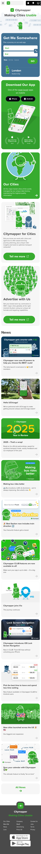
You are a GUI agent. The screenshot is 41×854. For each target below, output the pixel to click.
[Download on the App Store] (28, 3)
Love (5, 829)
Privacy (32, 829)
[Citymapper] (20, 806)
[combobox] (22, 48)
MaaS (18, 824)
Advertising (20, 827)
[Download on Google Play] (33, 3)
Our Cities (6, 821)
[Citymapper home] (15, 3)
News (5, 827)
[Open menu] (3, 3)
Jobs (32, 824)
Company (20, 821)
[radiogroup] (15, 60)
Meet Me (6, 824)
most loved (23, 89)
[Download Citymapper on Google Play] (20, 846)
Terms (32, 827)
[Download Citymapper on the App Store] (20, 840)
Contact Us (34, 821)
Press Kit (19, 829)
